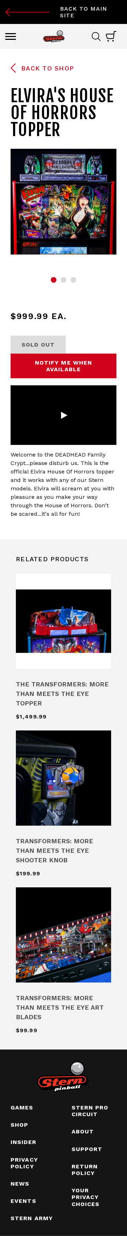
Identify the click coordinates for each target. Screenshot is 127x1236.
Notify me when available (63, 366)
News (20, 1183)
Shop (19, 1124)
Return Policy (85, 1169)
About (83, 1131)
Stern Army (32, 1218)
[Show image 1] (53, 280)
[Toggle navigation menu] (10, 36)
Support (87, 1149)
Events (23, 1201)
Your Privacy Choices (86, 1197)
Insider (23, 1142)
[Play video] (63, 415)
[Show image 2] (63, 280)
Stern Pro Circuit (90, 1111)
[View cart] (111, 36)
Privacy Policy (24, 1163)
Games (22, 1107)
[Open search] (99, 36)
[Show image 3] (73, 280)
